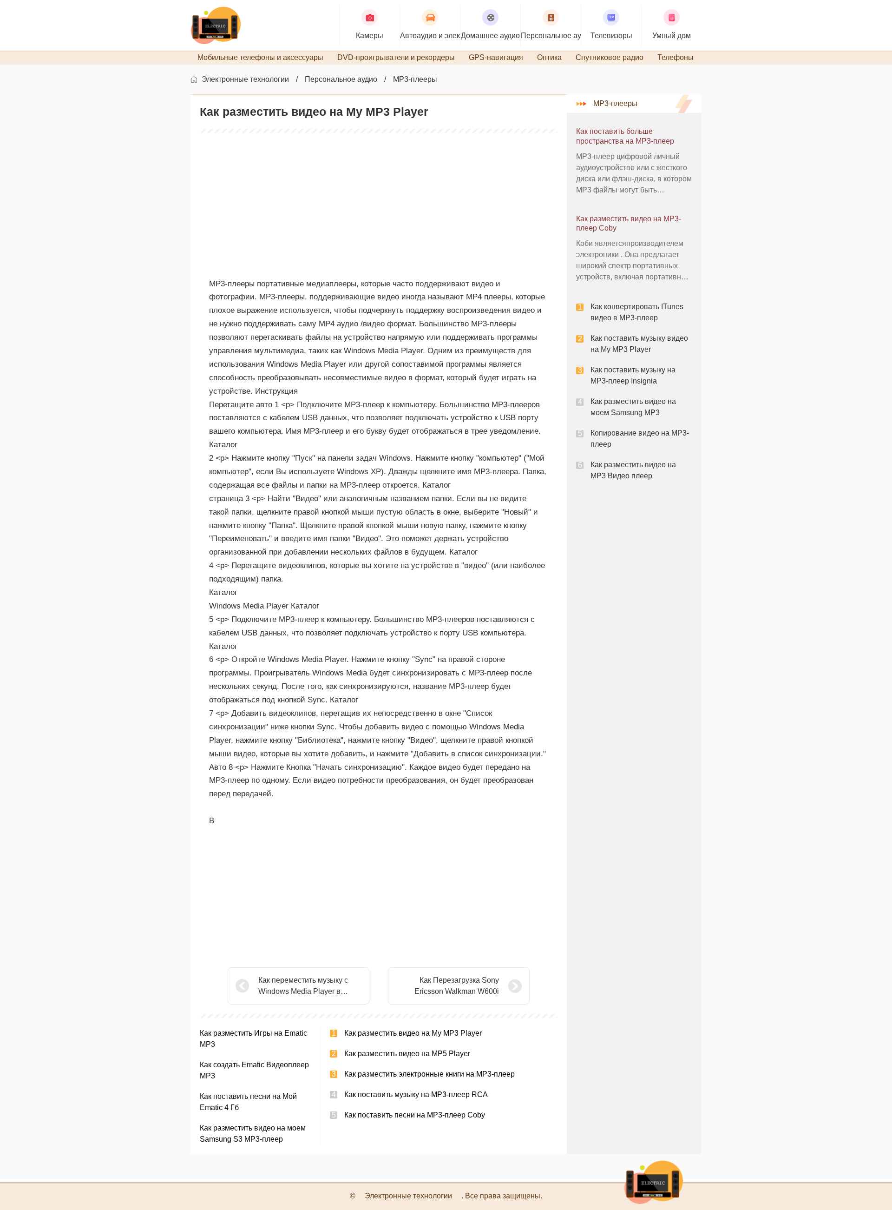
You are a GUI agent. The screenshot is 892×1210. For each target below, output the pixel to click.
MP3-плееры (415, 79)
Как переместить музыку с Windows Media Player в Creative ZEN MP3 (303, 986)
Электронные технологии (245, 79)
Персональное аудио (341, 79)
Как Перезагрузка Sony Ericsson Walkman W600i (456, 985)
